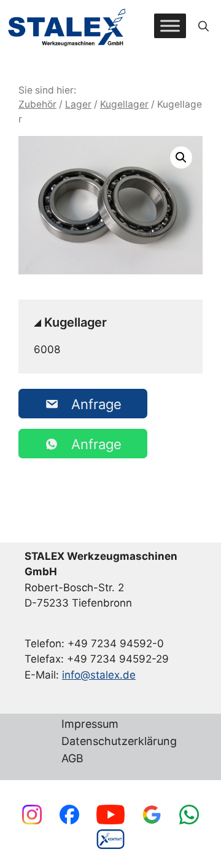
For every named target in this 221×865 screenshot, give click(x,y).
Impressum (89, 724)
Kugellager (124, 104)
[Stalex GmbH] (67, 26)
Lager (78, 104)
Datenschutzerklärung (119, 741)
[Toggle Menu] (170, 26)
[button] (203, 26)
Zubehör (37, 104)
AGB (72, 759)
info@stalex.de (99, 675)
